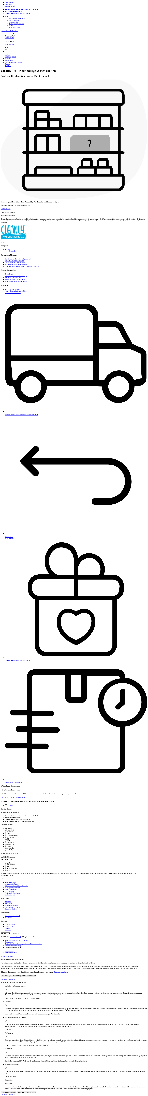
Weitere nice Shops (11, 953)
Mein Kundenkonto (11, 889)
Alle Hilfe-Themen (15, 27)
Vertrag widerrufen (7, 956)
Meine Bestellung (10, 882)
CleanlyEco (12, 251)
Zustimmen (5, 975)
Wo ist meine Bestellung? (17, 18)
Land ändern (15, 933)
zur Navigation (9, 2)
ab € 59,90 (21, 9)
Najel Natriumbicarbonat (13, 293)
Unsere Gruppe (10, 926)
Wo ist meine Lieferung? (12, 907)
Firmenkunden (9, 891)
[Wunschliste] (6, 48)
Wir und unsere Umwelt (12, 916)
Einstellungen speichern (9, 1092)
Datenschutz (9, 942)
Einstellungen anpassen (29, 975)
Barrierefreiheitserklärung (13, 946)
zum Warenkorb (10, 6)
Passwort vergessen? (11, 905)
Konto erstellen (9, 44)
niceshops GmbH (15, 937)
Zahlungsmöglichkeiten (16, 24)
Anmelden (8, 902)
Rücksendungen (14, 20)
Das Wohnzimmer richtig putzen (15, 262)
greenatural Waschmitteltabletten (15, 279)
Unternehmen (9, 951)
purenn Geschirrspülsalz (12, 289)
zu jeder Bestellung (17, 13)
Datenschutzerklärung (61, 972)
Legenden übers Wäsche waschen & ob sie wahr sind (22, 266)
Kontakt (11, 25)
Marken (7, 249)
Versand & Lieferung (11, 884)
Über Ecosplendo (10, 924)
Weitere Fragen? (10, 895)
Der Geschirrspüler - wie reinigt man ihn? (18, 259)
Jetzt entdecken (5, 209)
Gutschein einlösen (11, 909)
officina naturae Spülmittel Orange (16, 276)
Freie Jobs (8, 930)
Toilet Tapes (9, 274)
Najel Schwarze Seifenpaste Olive (15, 291)
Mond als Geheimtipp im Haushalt (16, 264)
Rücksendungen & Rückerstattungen (16, 886)
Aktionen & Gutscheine (12, 893)
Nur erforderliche (15, 975)
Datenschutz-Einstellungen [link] (13, 947)
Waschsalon (8, 917)
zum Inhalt (8, 4)
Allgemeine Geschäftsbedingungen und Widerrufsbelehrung (24, 944)
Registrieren (8, 903)
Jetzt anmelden (9, 38)
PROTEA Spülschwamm (13, 277)
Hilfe (6, 16)
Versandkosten (13, 22)
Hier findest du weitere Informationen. (13, 797)
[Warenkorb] (76, 50)
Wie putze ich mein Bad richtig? (15, 261)
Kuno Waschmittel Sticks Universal (16, 281)
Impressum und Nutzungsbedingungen (17, 940)
